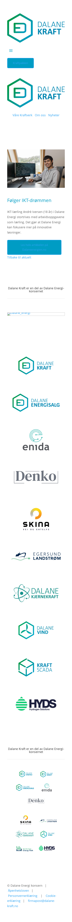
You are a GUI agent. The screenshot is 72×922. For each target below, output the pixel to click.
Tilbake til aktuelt (19, 257)
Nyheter (53, 115)
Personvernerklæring (22, 896)
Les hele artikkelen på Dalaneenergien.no (34, 247)
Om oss (40, 115)
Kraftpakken (20, 63)
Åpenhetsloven (18, 890)
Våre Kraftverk (22, 115)
